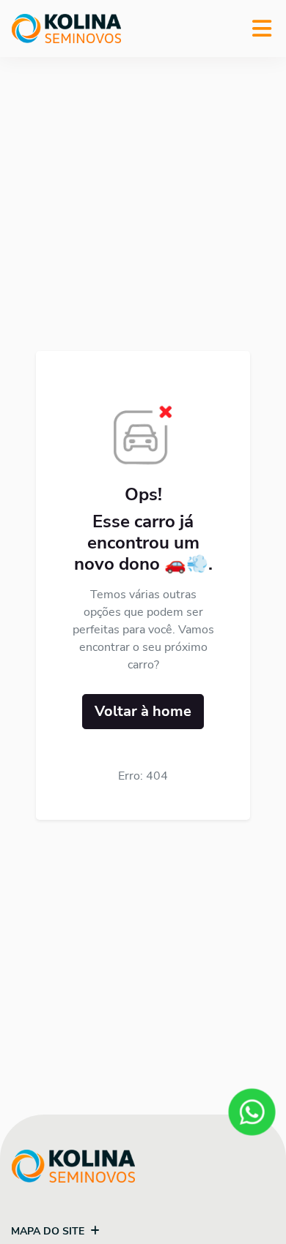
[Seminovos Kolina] (66, 28)
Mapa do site (47, 1231)
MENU (261, 28)
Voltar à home (143, 711)
